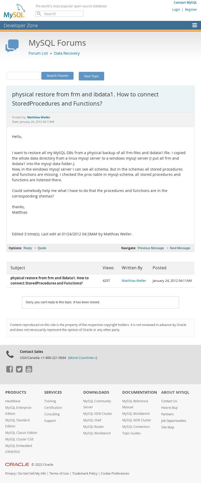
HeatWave (12, 401)
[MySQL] (15, 11)
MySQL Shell (92, 420)
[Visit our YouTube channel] (29, 371)
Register (191, 9)
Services (53, 392)
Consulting (52, 414)
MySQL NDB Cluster (97, 414)
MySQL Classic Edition (21, 433)
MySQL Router (93, 427)
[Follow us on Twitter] (19, 371)
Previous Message (151, 248)
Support (50, 421)
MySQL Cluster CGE (19, 439)
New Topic (91, 76)
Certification (53, 408)
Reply (28, 248)
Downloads (96, 392)
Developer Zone (21, 25)
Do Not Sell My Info (32, 473)
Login (176, 9)
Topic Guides (131, 433)
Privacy (10, 473)
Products (15, 392)
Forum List (38, 53)
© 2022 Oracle (42, 464)
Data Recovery (67, 53)
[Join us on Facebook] (9, 371)
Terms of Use (59, 473)
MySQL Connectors (136, 427)
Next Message (180, 248)
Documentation (139, 392)
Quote (42, 248)
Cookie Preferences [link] (115, 473)
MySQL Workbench (97, 433)
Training (50, 401)
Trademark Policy (84, 473)
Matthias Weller (134, 280)
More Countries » (82, 358)
